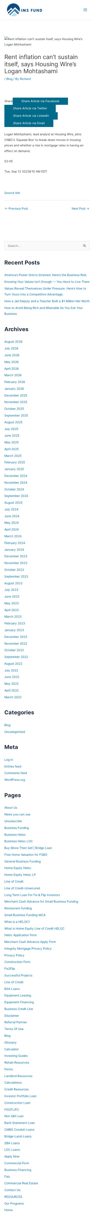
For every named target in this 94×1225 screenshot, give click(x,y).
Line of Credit (13, 881)
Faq (7, 1176)
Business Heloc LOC (18, 841)
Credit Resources (16, 1089)
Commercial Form (16, 1163)
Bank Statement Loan (19, 1123)
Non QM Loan (14, 1116)
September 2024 (16, 496)
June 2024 (11, 516)
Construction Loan (17, 1103)
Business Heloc (15, 834)
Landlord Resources (18, 1076)
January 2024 (14, 549)
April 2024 (11, 529)
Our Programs (14, 1203)
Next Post (80, 208)
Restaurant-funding (18, 908)
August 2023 (13, 583)
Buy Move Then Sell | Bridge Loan (28, 848)
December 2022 (15, 637)
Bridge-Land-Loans (17, 1136)
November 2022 (15, 643)
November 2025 (15, 402)
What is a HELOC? (17, 921)
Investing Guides (16, 1055)
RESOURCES (13, 1196)
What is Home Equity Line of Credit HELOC (34, 928)
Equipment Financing (19, 1002)
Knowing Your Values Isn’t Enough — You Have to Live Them (47, 281)
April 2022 (11, 690)
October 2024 (14, 489)
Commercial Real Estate (21, 1183)
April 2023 (11, 610)
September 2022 (16, 657)
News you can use (17, 814)
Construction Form (17, 962)
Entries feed (12, 766)
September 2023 (16, 576)
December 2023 (15, 556)
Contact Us (12, 1190)
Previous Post (16, 208)
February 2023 (14, 623)
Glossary (10, 1042)
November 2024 (15, 482)
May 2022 (11, 683)
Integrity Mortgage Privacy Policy (28, 948)
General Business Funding (22, 861)
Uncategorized (14, 732)
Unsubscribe (13, 821)
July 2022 (11, 670)
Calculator (11, 1049)
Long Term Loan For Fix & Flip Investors (32, 895)
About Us (10, 807)
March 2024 (13, 536)
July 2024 (11, 509)
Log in (8, 759)
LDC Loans (12, 1149)
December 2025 (15, 395)
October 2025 (14, 408)
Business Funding (16, 828)
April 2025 (11, 449)
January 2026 (14, 388)
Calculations (13, 1082)
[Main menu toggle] (85, 9)
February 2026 (14, 382)
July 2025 (11, 429)
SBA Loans (12, 1143)
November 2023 (15, 563)
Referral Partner (15, 1022)
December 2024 (15, 476)
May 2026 (11, 362)
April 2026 (11, 368)
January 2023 (14, 630)
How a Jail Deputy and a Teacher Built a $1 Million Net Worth (47, 301)
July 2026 (11, 348)
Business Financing (17, 1170)
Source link (12, 193)
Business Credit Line (18, 1009)
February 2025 (14, 462)
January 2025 (14, 469)
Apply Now (11, 1156)
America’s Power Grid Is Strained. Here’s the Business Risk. (45, 275)
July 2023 (11, 589)
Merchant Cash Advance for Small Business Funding (41, 901)
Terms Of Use (14, 1029)
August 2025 (13, 422)
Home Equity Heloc (17, 868)
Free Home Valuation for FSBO (25, 854)
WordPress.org (14, 779)
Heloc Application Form (20, 935)
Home (8, 1210)
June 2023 (11, 596)
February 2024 (14, 543)
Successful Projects (18, 975)
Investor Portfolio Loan (20, 1096)
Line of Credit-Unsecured (22, 888)
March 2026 (13, 375)
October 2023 (14, 569)
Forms (8, 1069)
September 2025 (16, 415)
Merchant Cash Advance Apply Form (30, 942)
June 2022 (11, 677)
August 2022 (13, 663)
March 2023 (13, 616)
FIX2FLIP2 (11, 1109)
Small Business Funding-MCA (24, 915)
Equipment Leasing (17, 995)
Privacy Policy (14, 955)
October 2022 (14, 650)
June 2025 (11, 435)
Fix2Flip (9, 968)
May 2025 (11, 442)
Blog (9, 79)
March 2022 (12, 697)
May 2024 (11, 522)
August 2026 (13, 341)
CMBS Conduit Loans (19, 1129)
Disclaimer (11, 1015)
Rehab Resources (16, 1062)
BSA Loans (12, 989)
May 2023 (11, 603)
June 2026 (11, 355)
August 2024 (13, 502)
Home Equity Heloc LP (20, 874)
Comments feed (15, 773)
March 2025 (12, 455)
